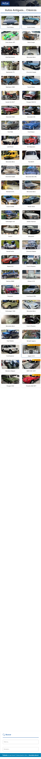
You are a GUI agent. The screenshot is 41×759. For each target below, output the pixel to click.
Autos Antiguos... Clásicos (20, 10)
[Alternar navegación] (38, 3)
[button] (21, 735)
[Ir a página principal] (5, 3)
